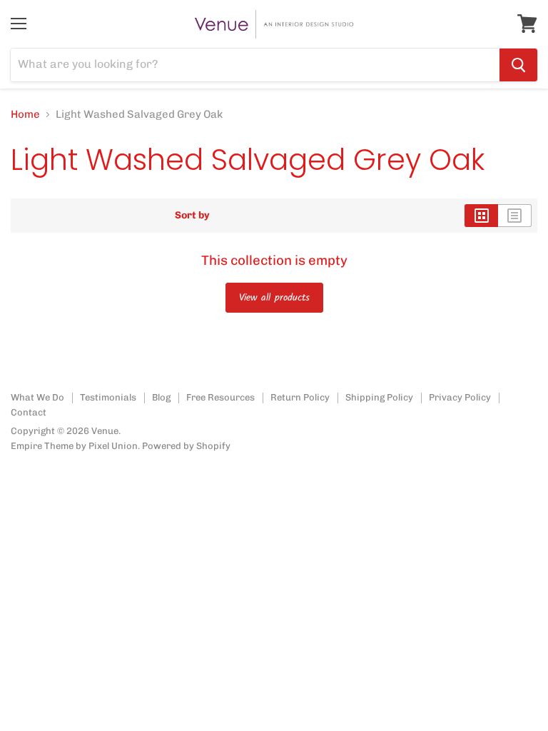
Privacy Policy (460, 397)
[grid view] (481, 215)
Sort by (192, 215)
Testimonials (108, 397)
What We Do (37, 397)
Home (25, 115)
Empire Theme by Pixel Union (74, 445)
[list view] (515, 215)
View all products (274, 298)
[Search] (518, 65)
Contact (28, 412)
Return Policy (300, 397)
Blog (161, 397)
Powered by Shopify (186, 445)
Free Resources (220, 397)
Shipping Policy (379, 397)
